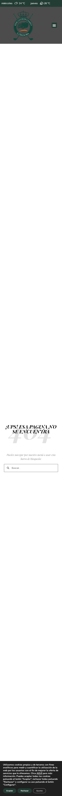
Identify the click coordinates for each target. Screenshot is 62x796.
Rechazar (25, 790)
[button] (54, 25)
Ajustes (39, 790)
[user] (23, 25)
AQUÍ (39, 773)
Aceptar (9, 790)
